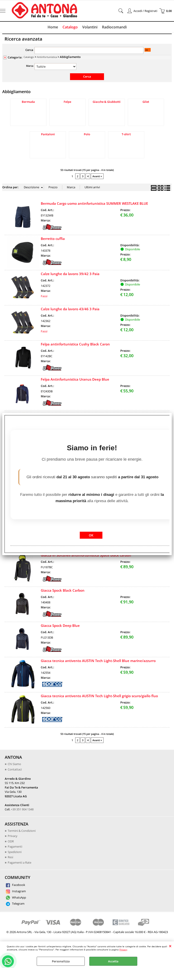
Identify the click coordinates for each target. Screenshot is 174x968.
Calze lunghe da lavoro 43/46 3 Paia (70, 309)
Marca (29, 65)
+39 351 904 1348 (22, 809)
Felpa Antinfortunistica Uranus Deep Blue (75, 379)
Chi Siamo (14, 764)
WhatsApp (18, 897)
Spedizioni (15, 852)
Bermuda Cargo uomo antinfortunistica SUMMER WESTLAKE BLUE (94, 203)
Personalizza (61, 961)
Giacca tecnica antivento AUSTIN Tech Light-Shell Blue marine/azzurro (98, 660)
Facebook (18, 885)
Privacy (123, 949)
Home (53, 27)
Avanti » (97, 176)
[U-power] (52, 229)
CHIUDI (170, 946)
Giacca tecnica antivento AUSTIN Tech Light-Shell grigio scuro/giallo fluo (99, 696)
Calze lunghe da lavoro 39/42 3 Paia (70, 273)
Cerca (29, 50)
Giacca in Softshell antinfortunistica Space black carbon (86, 555)
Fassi (44, 296)
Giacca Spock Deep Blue (60, 625)
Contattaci (15, 769)
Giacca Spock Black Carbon (63, 590)
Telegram (17, 903)
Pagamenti (15, 846)
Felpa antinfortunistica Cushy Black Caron (75, 344)
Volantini (89, 27)
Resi (10, 857)
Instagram (18, 891)
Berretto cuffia (53, 238)
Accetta (113, 961)
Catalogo (70, 27)
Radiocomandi (114, 27)
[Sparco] (52, 687)
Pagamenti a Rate (19, 862)
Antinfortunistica (47, 57)
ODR (11, 841)
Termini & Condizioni (22, 831)
